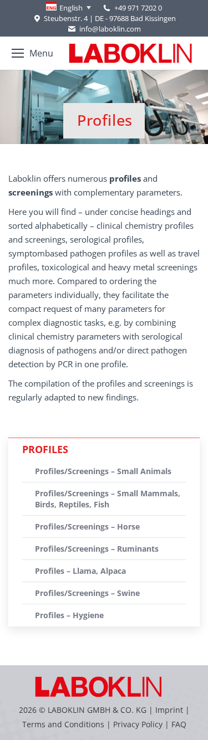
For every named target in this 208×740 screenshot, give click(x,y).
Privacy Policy (138, 724)
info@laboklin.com (109, 29)
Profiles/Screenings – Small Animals (103, 471)
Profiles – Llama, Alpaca (80, 571)
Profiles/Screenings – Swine (87, 593)
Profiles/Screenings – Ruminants (97, 548)
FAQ (178, 724)
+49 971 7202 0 (138, 8)
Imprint (169, 710)
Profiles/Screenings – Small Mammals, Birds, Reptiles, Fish (107, 499)
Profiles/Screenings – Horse (87, 526)
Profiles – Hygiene (69, 615)
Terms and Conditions (64, 724)
